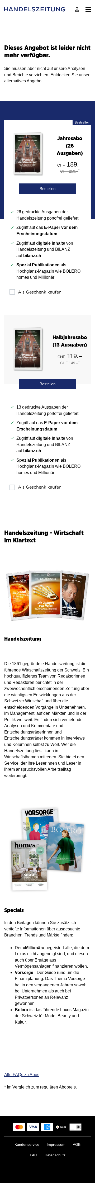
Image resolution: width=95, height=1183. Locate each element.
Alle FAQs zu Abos (21, 1074)
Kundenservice (27, 1144)
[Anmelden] (77, 9)
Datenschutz (55, 1155)
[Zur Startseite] (35, 9)
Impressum (56, 1144)
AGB (76, 1144)
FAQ (33, 1155)
